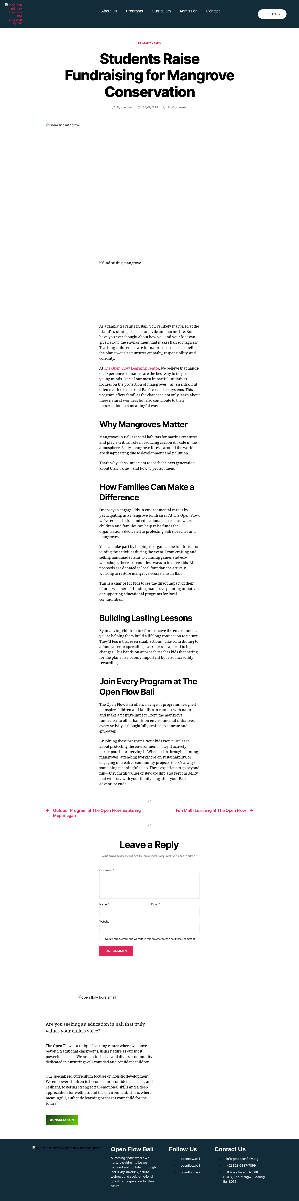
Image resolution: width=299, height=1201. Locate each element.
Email (155, 904)
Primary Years (149, 43)
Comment (106, 870)
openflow (127, 107)
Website (104, 921)
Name (104, 904)
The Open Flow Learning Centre (131, 368)
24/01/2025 (150, 107)
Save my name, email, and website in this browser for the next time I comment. (149, 939)
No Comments (177, 107)
